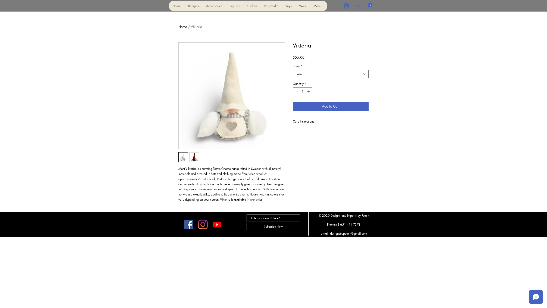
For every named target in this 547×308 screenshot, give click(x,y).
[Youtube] (217, 224)
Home (182, 27)
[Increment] (309, 91)
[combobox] (331, 74)
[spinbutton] (302, 91)
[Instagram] (203, 224)
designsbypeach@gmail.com (348, 233)
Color (298, 66)
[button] (214, 6)
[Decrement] (296, 91)
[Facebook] (188, 224)
